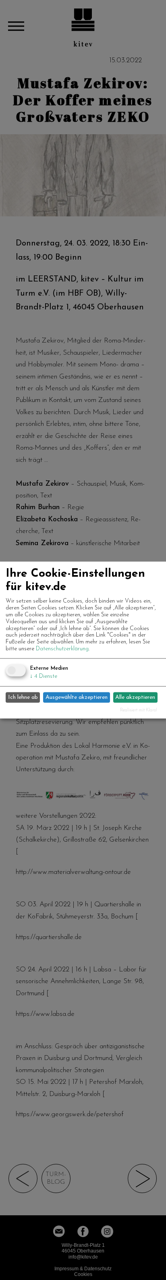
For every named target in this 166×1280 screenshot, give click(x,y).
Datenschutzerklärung (62, 649)
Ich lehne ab (23, 697)
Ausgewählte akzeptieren (77, 697)
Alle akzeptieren (135, 697)
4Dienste (43, 676)
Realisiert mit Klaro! (138, 710)
